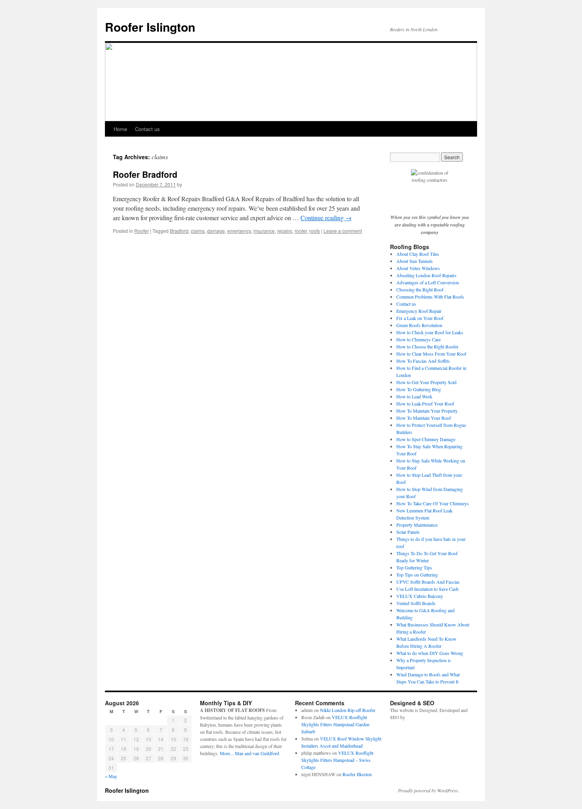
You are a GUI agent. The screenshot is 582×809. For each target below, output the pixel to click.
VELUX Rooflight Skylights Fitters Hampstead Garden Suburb (335, 724)
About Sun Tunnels (414, 261)
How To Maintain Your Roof (423, 418)
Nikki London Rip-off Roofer (347, 710)
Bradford (179, 230)
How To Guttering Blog (418, 389)
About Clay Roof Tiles (417, 254)
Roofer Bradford (145, 174)
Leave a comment (342, 230)
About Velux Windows (418, 268)
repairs (284, 230)
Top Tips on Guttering (417, 574)
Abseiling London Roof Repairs (426, 275)
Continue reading (326, 217)
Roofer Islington (150, 26)
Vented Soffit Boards (416, 603)
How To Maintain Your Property (427, 410)
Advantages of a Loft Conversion (427, 282)
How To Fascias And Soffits (423, 361)
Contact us (147, 129)
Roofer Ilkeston (357, 774)
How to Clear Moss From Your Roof (431, 353)
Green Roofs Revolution (419, 325)
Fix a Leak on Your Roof (419, 318)
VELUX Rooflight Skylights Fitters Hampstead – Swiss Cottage (337, 760)
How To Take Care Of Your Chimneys (432, 503)
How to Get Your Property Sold (426, 382)
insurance (264, 230)
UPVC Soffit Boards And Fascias (428, 582)
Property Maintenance (416, 525)
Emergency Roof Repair (418, 311)
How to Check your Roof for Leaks (429, 332)
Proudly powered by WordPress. (428, 790)
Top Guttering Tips (414, 567)
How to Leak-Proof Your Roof (425, 403)
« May (111, 776)
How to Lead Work (414, 396)
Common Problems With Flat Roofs (430, 296)
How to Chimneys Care (418, 339)
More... (227, 753)
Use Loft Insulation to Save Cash (427, 589)
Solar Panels (408, 532)
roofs (314, 230)
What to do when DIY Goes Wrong (429, 653)
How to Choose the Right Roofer (427, 346)
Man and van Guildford (257, 753)
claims (198, 230)
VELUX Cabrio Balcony (419, 596)
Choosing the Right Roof (419, 289)
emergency (239, 230)
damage (216, 230)
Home (120, 129)
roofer (301, 230)
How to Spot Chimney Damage (425, 439)
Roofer (141, 230)
